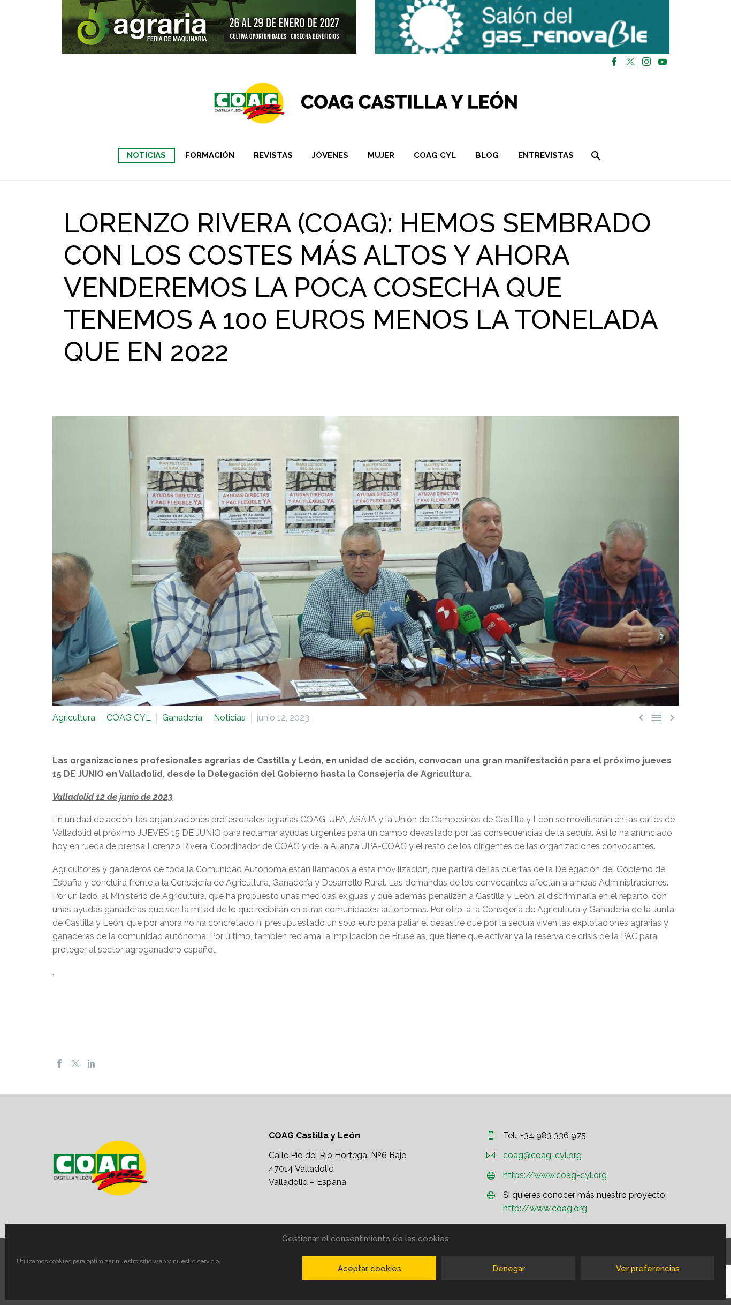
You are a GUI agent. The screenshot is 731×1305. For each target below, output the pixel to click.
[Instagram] (646, 61)
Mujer (381, 155)
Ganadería (182, 717)
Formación (209, 155)
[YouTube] (662, 61)
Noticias (146, 155)
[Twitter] (630, 61)
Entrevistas (546, 155)
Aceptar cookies (369, 1268)
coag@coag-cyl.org (542, 1155)
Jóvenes (330, 155)
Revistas (273, 155)
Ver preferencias (648, 1268)
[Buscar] (595, 155)
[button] (209, 27)
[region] (209, 27)
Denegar (508, 1268)
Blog (487, 155)
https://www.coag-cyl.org (555, 1175)
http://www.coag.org (545, 1208)
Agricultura (73, 717)
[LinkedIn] (91, 1063)
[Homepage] (429, 103)
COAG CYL (435, 155)
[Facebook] (614, 61)
